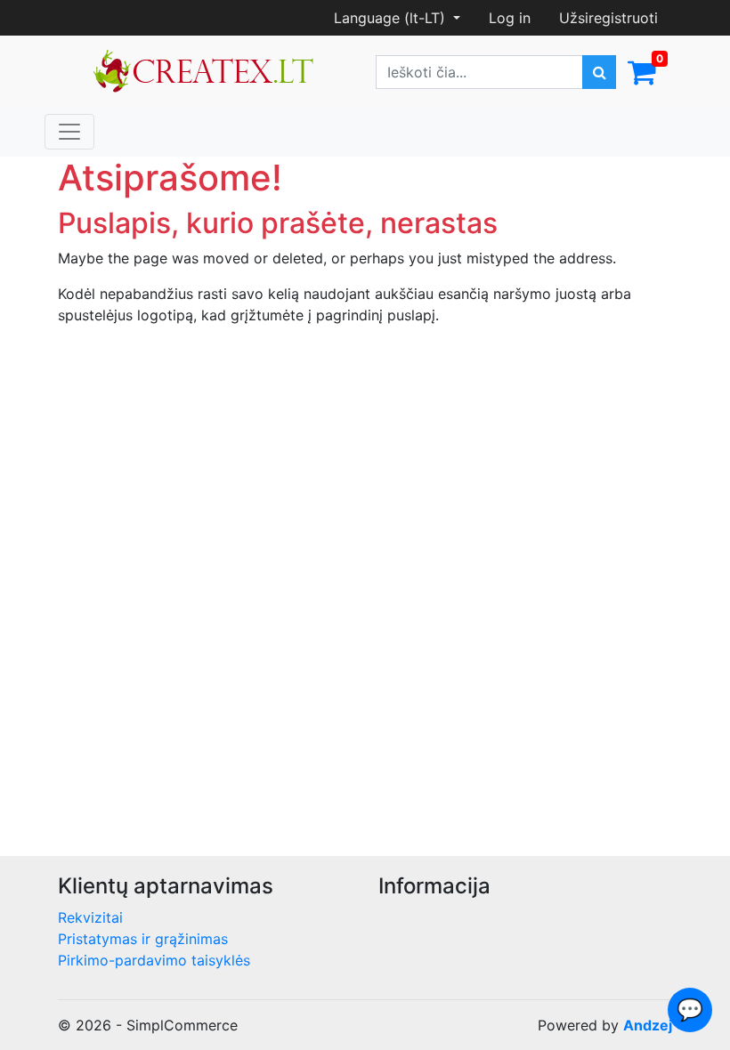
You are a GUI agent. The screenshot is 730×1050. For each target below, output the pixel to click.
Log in (510, 18)
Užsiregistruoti (608, 18)
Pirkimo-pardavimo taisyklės (154, 960)
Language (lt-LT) (392, 18)
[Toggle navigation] (69, 131)
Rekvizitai (90, 917)
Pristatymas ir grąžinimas (143, 939)
